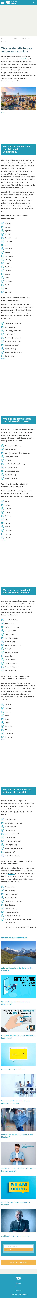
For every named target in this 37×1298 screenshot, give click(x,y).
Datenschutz (18, 1290)
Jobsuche (10, 39)
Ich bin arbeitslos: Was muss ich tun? (16, 1236)
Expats (27, 432)
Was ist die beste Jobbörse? (13, 1069)
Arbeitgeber (24, 59)
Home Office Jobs (7, 876)
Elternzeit (11, 873)
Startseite (3, 39)
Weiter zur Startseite (18, 1262)
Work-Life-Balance (14, 868)
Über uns (18, 1283)
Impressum (18, 1286)
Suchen (8, 1249)
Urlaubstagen (27, 871)
